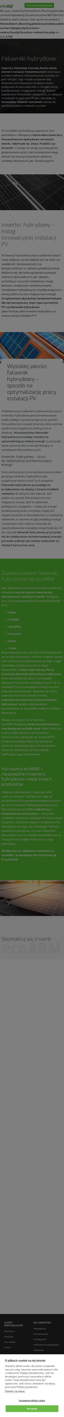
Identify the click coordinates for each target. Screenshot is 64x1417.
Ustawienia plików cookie (32, 1400)
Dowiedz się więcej (15, 1391)
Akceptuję (32, 1409)
